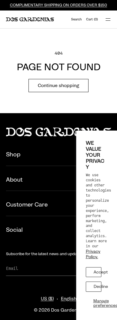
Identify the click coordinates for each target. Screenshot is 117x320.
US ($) (47, 298)
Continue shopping (58, 85)
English (68, 298)
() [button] (92, 19)
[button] (76, 19)
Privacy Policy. (93, 254)
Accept (98, 272)
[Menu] (104, 19)
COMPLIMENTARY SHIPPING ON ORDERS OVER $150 (58, 5)
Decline (98, 286)
